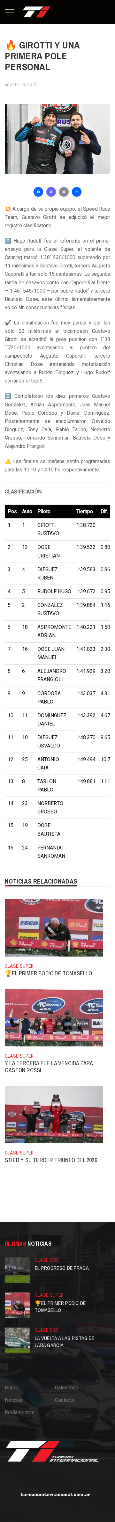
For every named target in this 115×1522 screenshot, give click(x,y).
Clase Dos (47, 1260)
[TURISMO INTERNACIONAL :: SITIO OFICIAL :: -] (36, 12)
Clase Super (19, 966)
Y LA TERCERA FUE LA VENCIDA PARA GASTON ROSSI (49, 1066)
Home (11, 1388)
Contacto (65, 1400)
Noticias (14, 1400)
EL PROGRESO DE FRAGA (62, 1267)
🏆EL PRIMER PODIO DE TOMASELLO (48, 973)
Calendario (66, 1388)
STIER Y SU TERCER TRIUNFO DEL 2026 (51, 1160)
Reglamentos (19, 1412)
